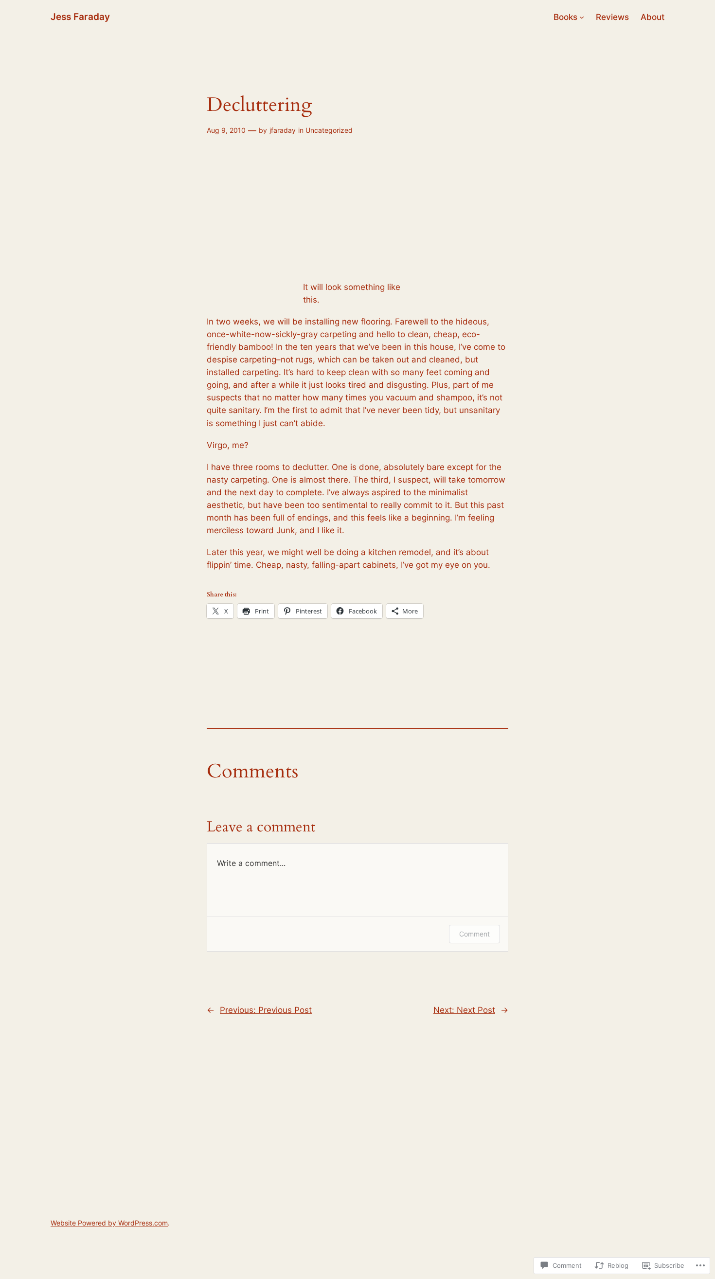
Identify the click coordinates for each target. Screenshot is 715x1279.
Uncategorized (329, 130)
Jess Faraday (80, 16)
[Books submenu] (581, 17)
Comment (474, 934)
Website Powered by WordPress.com (109, 1223)
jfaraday (282, 130)
